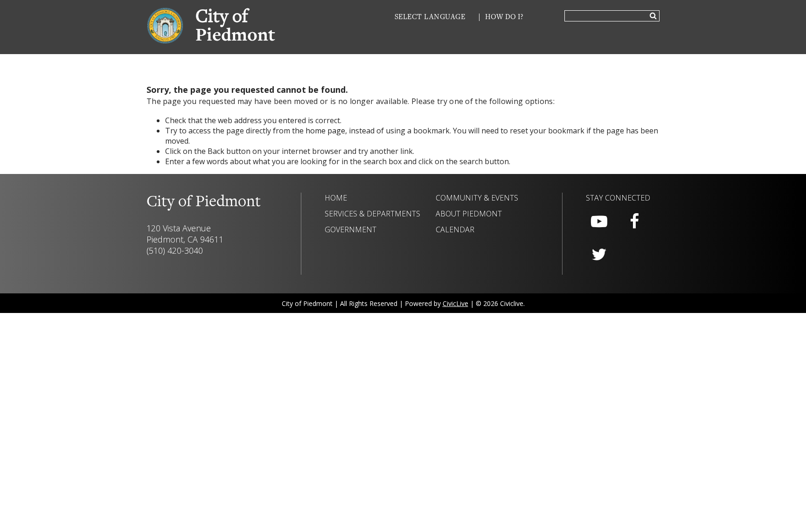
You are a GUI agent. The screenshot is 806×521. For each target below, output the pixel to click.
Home (336, 198)
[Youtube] (599, 221)
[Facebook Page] (634, 221)
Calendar (455, 229)
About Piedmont (469, 213)
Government (350, 229)
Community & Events (477, 198)
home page (325, 130)
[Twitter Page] (599, 255)
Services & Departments (372, 213)
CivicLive (455, 303)
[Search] (653, 16)
